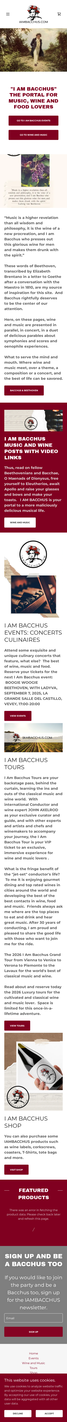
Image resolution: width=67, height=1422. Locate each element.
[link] (33, 14)
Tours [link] (33, 1368)
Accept (49, 1413)
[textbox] (33, 1317)
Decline (18, 1413)
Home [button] (33, 1353)
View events (18, 715)
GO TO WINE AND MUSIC (33, 134)
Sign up (33, 1332)
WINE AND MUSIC (20, 522)
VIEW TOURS (17, 1025)
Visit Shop (16, 1169)
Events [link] (34, 1358)
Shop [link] (33, 1372)
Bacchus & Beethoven (24, 390)
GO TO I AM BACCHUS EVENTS (33, 120)
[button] (8, 14)
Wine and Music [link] (33, 1363)
